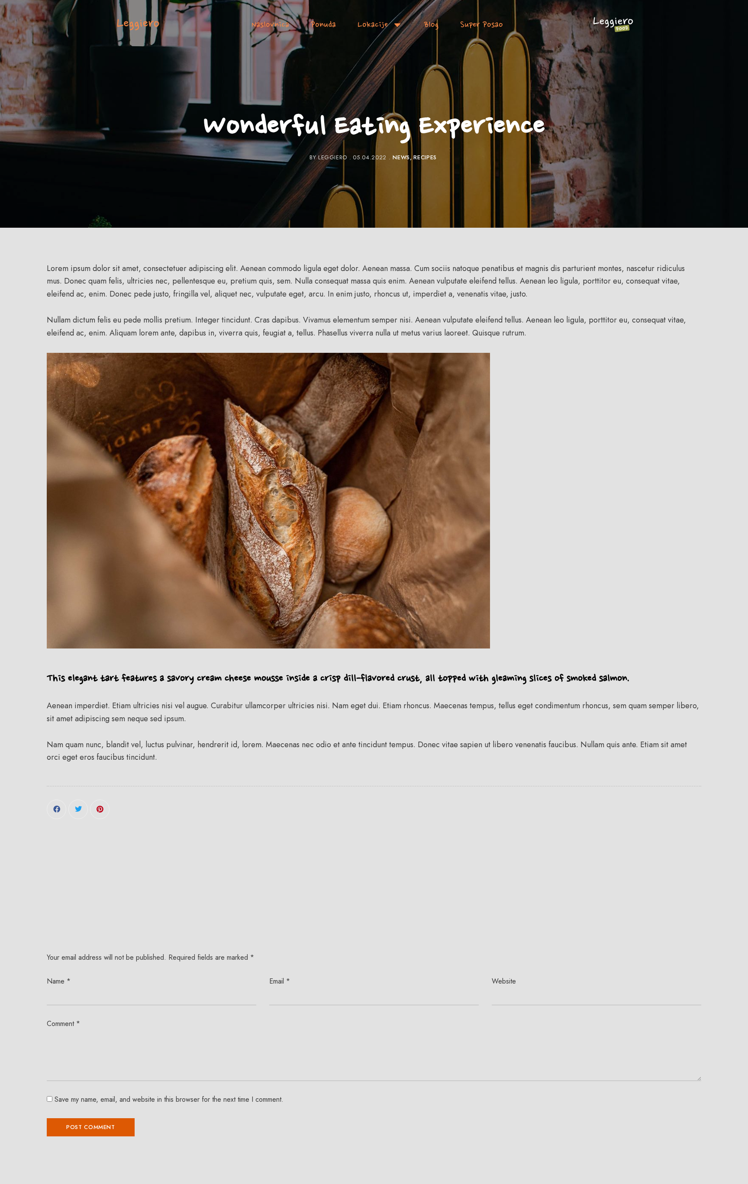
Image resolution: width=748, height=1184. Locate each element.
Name (59, 981)
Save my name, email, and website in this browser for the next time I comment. (169, 1099)
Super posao (481, 25)
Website (504, 981)
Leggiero (332, 157)
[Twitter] (78, 809)
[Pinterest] (100, 809)
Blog (431, 25)
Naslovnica (270, 25)
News (401, 157)
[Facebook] (56, 809)
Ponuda (323, 25)
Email (279, 981)
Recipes (425, 157)
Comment (63, 1024)
